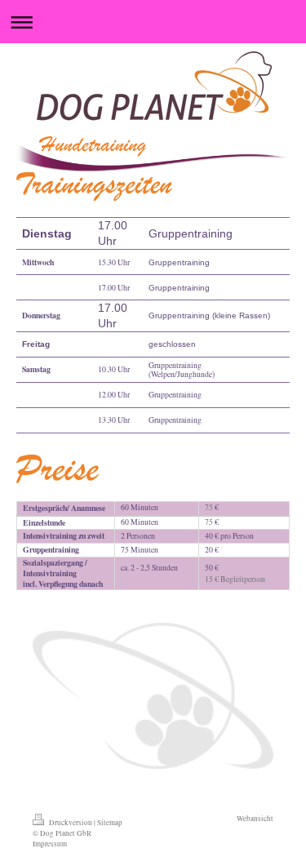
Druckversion (70, 822)
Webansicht (255, 818)
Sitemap (109, 822)
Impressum (50, 843)
